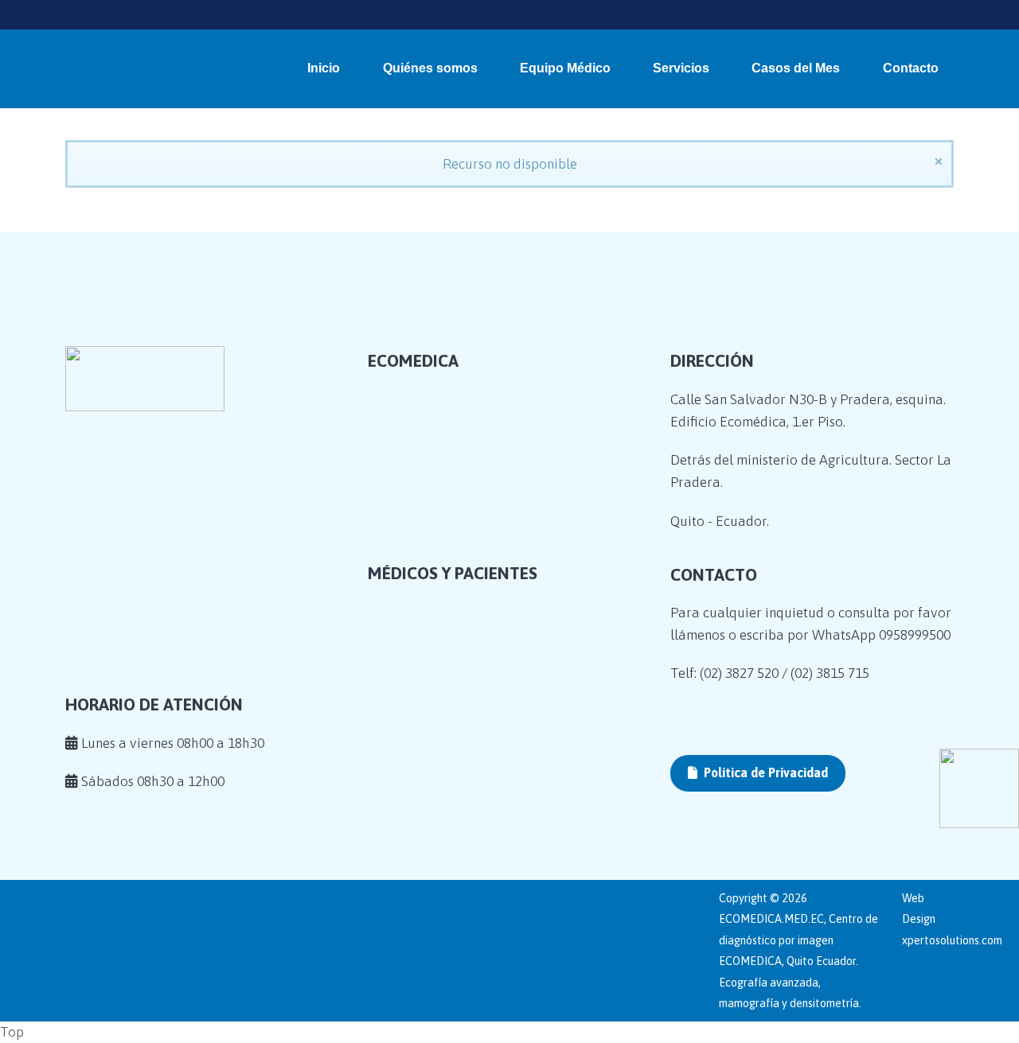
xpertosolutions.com (952, 940)
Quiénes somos (430, 68)
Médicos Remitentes (449, 690)
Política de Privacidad (764, 772)
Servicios (681, 68)
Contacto (911, 68)
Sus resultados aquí (448, 714)
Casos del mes (430, 575)
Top (12, 1032)
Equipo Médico (565, 68)
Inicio (323, 68)
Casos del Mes (796, 68)
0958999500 (915, 635)
